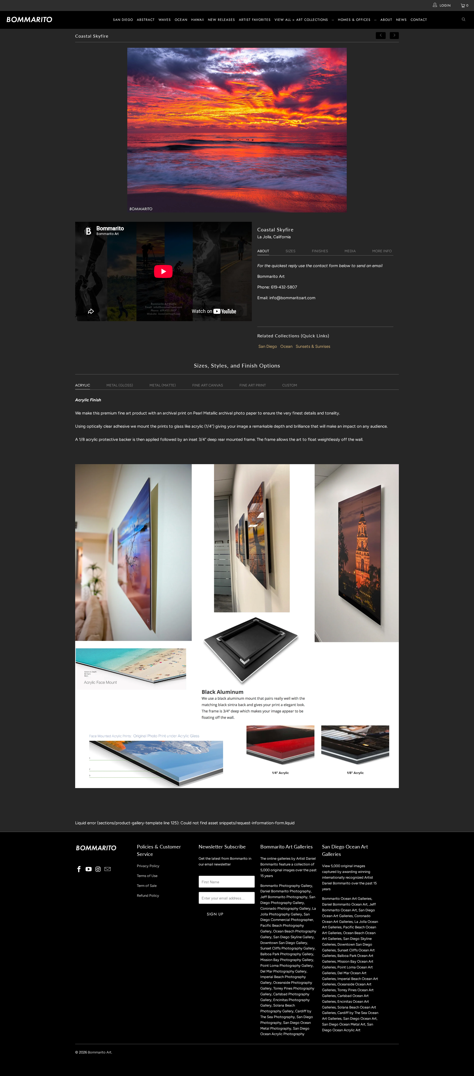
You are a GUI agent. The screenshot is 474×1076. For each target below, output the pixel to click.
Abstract (146, 19)
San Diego (123, 19)
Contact (419, 19)
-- (333, 19)
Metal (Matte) (162, 385)
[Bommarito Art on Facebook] (79, 869)
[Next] (394, 35)
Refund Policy (148, 895)
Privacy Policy (148, 866)
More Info (382, 251)
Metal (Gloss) (119, 385)
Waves (165, 19)
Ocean (181, 19)
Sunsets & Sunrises (313, 346)
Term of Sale (147, 886)
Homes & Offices (354, 19)
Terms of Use (147, 876)
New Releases (221, 19)
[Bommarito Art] (40, 19)
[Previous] (381, 35)
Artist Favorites (255, 19)
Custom (289, 385)
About (386, 19)
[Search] (463, 20)
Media (350, 251)
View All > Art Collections (301, 19)
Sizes (290, 251)
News (401, 19)
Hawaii (197, 19)
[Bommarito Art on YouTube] (89, 869)
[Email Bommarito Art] (108, 869)
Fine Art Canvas (207, 385)
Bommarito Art (99, 1052)
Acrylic (82, 385)
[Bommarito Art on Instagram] (98, 869)
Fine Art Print (252, 385)
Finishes (320, 251)
